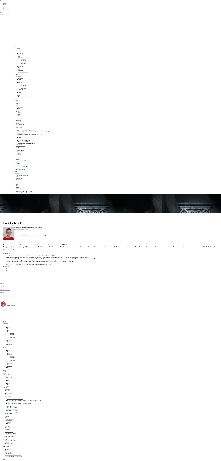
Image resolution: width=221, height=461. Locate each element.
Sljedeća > (7, 270)
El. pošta (7, 266)
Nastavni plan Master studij (23, 72)
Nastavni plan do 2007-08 (23, 141)
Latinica (5, 14)
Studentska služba (19, 144)
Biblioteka (18, 176)
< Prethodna (8, 268)
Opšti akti (18, 147)
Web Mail (4, 7)
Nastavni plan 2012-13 (22, 136)
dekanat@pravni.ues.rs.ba (5, 290)
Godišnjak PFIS (19, 159)
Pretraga (17, 187)
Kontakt (16, 196)
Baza (17, 184)
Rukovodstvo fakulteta (20, 124)
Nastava (19, 54)
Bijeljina (16, 74)
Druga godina (23, 60)
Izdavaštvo (17, 156)
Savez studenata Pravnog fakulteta (22, 175)
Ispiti (19, 56)
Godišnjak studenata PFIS (20, 167)
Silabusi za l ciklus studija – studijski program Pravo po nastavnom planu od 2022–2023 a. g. (35, 131)
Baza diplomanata (18, 181)
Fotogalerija (18, 148)
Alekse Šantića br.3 (3, 286)
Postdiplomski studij (19, 64)
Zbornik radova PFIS (20, 165)
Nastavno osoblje (19, 127)
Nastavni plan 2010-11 (22, 137)
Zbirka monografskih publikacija (22, 166)
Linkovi (4, 4)
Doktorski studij (17, 103)
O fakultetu (17, 117)
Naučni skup (18, 120)
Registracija (18, 185)
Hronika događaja (18, 195)
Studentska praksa (19, 151)
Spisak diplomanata (19, 189)
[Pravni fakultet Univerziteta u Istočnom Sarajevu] (110, 29)
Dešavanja (20, 153)
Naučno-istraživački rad (20, 146)
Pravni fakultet (18, 121)
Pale (15, 49)
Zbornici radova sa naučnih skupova (22, 160)
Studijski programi (19, 128)
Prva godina (23, 59)
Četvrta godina (23, 63)
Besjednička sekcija (19, 178)
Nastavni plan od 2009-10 (23, 138)
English (4, 3)
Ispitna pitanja (20, 57)
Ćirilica (1, 14)
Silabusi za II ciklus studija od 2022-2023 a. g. (26, 143)
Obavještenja (17, 100)
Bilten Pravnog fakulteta (20, 169)
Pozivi (19, 154)
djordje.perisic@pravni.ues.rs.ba (23, 229)
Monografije (18, 162)
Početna (16, 46)
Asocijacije (17, 173)
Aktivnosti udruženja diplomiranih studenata (24, 191)
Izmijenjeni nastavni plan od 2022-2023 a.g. (26, 130)
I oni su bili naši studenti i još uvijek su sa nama (24, 192)
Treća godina (23, 86)
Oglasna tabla (20, 53)
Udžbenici (18, 163)
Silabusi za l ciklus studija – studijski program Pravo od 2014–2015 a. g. (31, 134)
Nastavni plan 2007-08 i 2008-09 (24, 140)
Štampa (4, 266)
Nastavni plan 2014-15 (22, 133)
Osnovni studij (18, 51)
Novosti (16, 99)
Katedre (6, 394)
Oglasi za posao (19, 188)
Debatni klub (18, 179)
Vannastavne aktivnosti (20, 150)
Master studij (17, 101)
